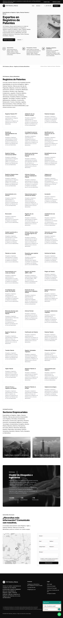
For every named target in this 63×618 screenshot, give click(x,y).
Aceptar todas (47, 1)
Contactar (56, 5)
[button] (16, 548)
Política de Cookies (51, 586)
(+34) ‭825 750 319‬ (31, 587)
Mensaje (41, 551)
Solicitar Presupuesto (8, 39)
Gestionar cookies (56, 1)
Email (40, 541)
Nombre (41, 535)
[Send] (59, 609)
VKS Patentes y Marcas (12, 5)
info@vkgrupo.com (31, 589)
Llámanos (19, 39)
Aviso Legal (49, 584)
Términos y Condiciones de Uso (48, 559)
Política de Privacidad (53, 558)
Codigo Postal (42, 546)
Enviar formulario (48, 562)
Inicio (33, 5)
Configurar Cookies (51, 593)
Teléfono (51, 541)
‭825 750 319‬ (48, 5)
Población (51, 546)
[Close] (59, 602)
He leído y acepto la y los (49, 559)
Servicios (38, 5)
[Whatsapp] (59, 614)
